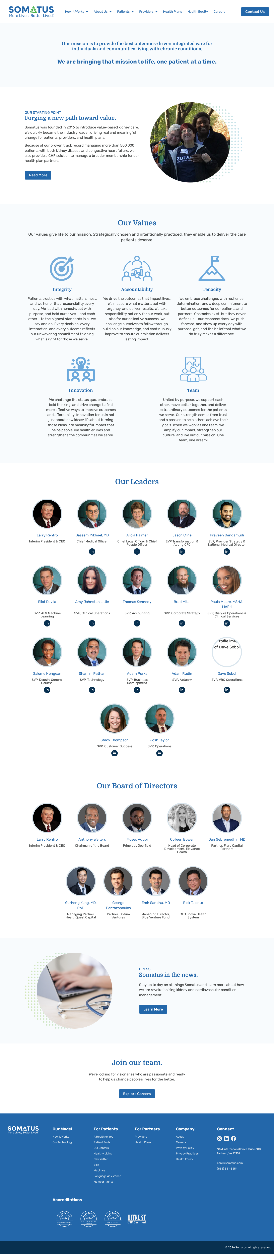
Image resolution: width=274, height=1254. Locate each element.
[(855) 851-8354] (241, 1169)
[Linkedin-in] (92, 551)
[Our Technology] (67, 1142)
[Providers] (149, 1137)
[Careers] (190, 1142)
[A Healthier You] (108, 1137)
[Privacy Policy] (190, 1148)
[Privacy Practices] (190, 1153)
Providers (146, 11)
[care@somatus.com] (241, 1163)
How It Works (74, 11)
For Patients (106, 1129)
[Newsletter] (108, 1159)
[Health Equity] (190, 1159)
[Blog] (108, 1165)
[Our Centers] (108, 1148)
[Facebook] (233, 1138)
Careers (219, 11)
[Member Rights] (108, 1182)
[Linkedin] (226, 1138)
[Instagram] (219, 1138)
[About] (190, 1137)
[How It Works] (67, 1137)
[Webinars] (108, 1170)
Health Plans (172, 11)
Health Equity (198, 11)
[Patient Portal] (108, 1142)
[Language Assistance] (108, 1176)
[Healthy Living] (108, 1153)
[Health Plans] (149, 1142)
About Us (101, 11)
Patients (123, 11)
